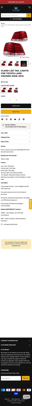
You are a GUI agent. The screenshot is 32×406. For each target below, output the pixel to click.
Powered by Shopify (16, 402)
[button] (4, 64)
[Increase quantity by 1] (16, 100)
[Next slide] (30, 63)
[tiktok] (19, 119)
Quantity (3, 96)
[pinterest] (10, 119)
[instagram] (6, 119)
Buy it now (16, 111)
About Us (7, 399)
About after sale (15, 399)
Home (2, 23)
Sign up (25, 378)
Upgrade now (16, 245)
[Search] (28, 15)
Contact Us (24, 399)
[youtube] (15, 119)
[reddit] (23, 119)
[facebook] (2, 119)
